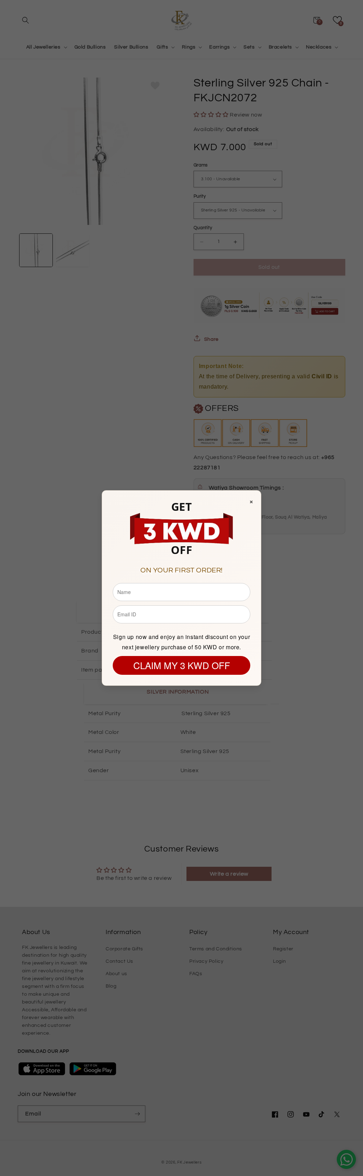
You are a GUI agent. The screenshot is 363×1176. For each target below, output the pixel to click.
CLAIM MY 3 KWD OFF (181, 665)
